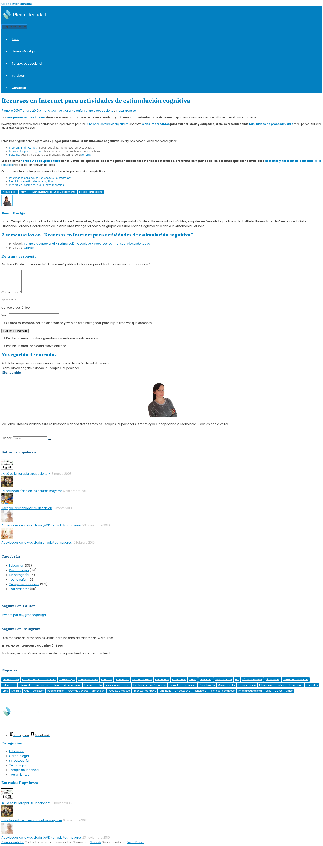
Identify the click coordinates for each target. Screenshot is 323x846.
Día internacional (252, 679)
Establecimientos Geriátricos (149, 685)
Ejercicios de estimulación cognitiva (31, 181)
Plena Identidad (12, 842)
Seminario (165, 690)
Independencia (247, 685)
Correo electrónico (16, 307)
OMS (26, 690)
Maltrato (16, 690)
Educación (16, 565)
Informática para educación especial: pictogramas (40, 178)
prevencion (98, 690)
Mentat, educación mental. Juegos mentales (36, 185)
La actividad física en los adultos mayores (31, 491)
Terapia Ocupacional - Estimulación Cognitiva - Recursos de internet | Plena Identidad (87, 243)
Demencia (205, 679)
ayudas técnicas (142, 679)
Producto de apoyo (119, 690)
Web (4, 315)
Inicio (15, 39)
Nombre (8, 300)
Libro (5, 690)
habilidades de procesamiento (271, 124)
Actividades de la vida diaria (39, 679)
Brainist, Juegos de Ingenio (25, 151)
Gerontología (73, 110)
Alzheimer (106, 679)
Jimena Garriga (23, 51)
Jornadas (312, 685)
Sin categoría (19, 575)
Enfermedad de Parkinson (66, 685)
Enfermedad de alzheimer (33, 685)
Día (237, 679)
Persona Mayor (55, 690)
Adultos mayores (88, 679)
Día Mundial (272, 679)
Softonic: (14, 154)
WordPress (135, 842)
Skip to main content (16, 4)
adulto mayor (67, 679)
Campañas (162, 679)
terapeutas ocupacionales (25, 117)
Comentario (11, 292)
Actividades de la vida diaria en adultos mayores (36, 542)
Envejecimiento (93, 685)
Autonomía (122, 679)
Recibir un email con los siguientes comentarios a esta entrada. (52, 338)
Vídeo (289, 690)
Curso (192, 679)
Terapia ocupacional (27, 63)
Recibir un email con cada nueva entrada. (36, 346)
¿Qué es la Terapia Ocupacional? (25, 474)
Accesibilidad (11, 679)
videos (278, 690)
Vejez (268, 690)
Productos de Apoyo (144, 690)
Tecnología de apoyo (222, 690)
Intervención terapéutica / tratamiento (54, 191)
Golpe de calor (226, 685)
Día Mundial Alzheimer (295, 679)
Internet (24, 191)
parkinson (38, 690)
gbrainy (86, 154)
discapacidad (223, 679)
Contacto (19, 88)
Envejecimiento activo (117, 685)
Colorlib (95, 842)
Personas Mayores (78, 690)
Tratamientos (126, 110)
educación (9, 685)
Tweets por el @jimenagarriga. (23, 615)
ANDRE (29, 248)
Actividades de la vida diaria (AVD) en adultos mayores (41, 525)
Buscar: (6, 438)
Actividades (10, 191)
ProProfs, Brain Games (23, 147)
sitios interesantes (155, 124)
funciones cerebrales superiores (107, 124)
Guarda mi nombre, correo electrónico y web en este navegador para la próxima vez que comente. (79, 323)
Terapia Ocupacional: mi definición (26, 508)
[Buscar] (49, 439)
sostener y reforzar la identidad (289, 161)
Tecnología (17, 579)
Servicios (18, 76)
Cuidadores (179, 679)
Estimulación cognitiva (183, 685)
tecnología (200, 690)
